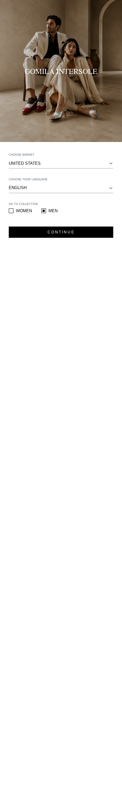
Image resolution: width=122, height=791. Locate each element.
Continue (61, 232)
